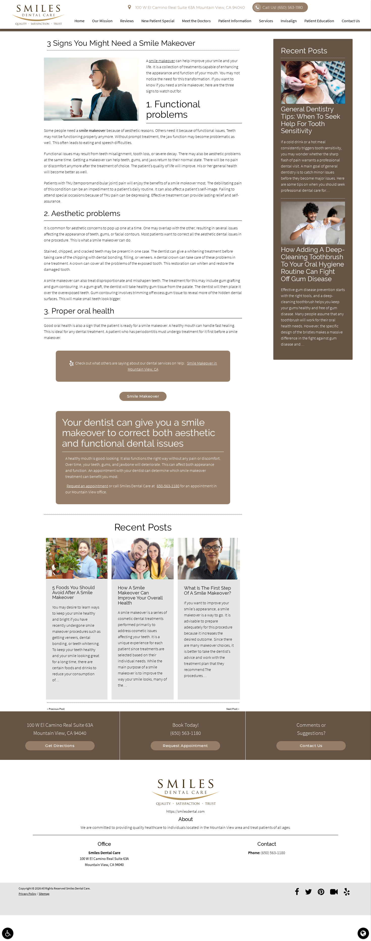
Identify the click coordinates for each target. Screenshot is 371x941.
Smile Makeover (143, 396)
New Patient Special (157, 20)
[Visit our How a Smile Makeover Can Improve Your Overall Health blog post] (143, 558)
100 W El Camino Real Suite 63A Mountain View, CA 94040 (189, 7)
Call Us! (282, 7)
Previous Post (57, 709)
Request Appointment (185, 745)
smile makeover (162, 60)
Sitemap (44, 894)
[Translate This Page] (363, 933)
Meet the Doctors (196, 20)
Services (266, 20)
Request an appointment (87, 485)
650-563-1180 (168, 485)
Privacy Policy (27, 894)
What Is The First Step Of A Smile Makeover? (207, 590)
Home (79, 20)
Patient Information (234, 20)
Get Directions (59, 745)
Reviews (127, 20)
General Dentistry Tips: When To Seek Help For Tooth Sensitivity (310, 120)
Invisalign (289, 20)
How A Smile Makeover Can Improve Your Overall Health (140, 595)
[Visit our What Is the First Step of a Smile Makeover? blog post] (209, 559)
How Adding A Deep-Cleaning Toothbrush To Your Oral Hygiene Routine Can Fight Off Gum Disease (313, 264)
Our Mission (102, 20)
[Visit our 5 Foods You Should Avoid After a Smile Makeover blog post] (77, 558)
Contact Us (351, 20)
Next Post (231, 709)
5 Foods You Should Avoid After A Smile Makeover (73, 592)
